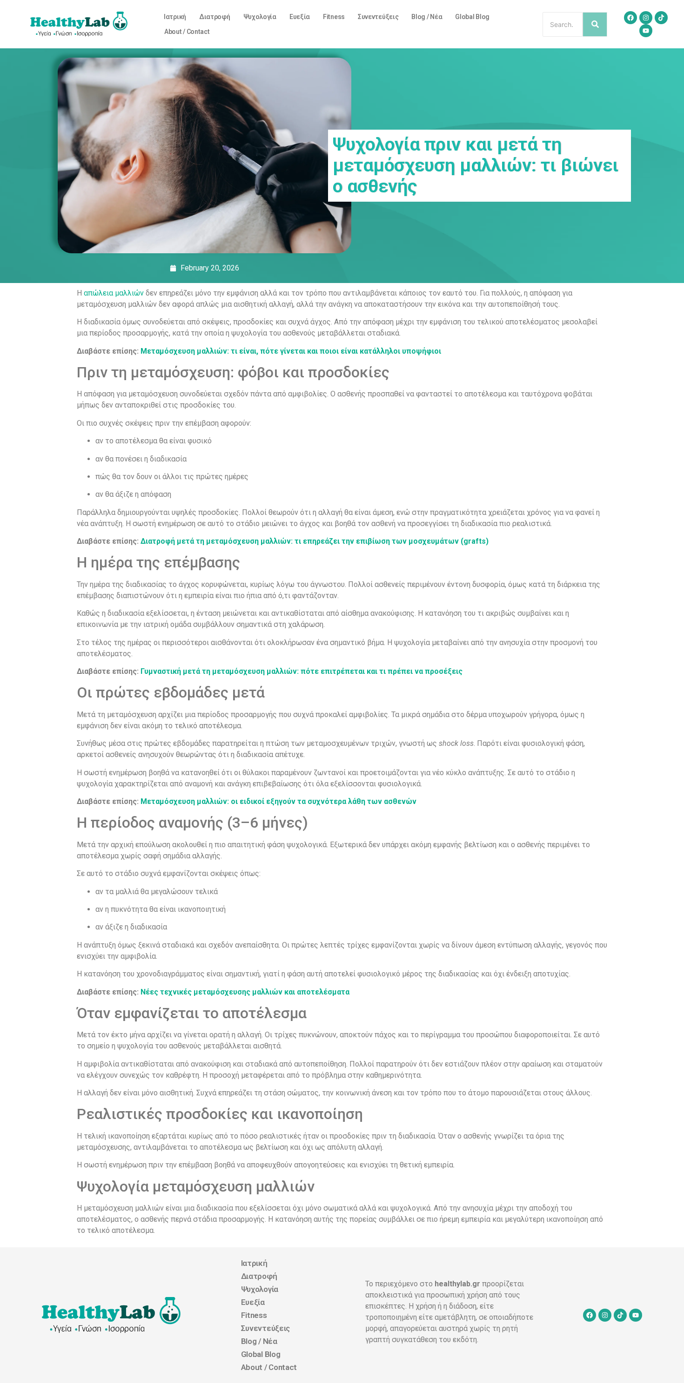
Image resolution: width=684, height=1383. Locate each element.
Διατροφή (214, 16)
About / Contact (187, 31)
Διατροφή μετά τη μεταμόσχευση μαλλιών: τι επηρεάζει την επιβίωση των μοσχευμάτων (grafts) (315, 541)
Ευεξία (299, 16)
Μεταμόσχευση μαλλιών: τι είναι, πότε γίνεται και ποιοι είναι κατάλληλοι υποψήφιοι (291, 351)
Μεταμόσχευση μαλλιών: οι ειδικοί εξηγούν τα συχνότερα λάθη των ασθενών (278, 801)
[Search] (595, 24)
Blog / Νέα (426, 16)
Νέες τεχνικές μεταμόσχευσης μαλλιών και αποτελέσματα (245, 992)
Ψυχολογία (259, 16)
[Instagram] (645, 17)
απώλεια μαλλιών (114, 293)
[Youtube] (645, 30)
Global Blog (472, 16)
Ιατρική (175, 16)
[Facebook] (630, 17)
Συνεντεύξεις (378, 16)
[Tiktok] (661, 17)
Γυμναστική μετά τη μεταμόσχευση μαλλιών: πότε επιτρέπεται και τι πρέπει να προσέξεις (302, 671)
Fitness (334, 16)
